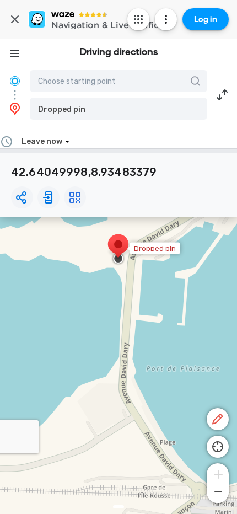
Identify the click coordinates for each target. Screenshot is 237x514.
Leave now (41, 141)
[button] (118, 109)
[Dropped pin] (118, 250)
